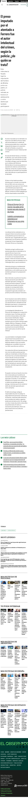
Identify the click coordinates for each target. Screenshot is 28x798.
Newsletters (4, 765)
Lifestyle (23, 758)
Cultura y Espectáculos (13, 758)
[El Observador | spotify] (20, 747)
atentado (3, 530)
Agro (15, 756)
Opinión (3, 760)
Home (2, 752)
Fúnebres (9, 760)
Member (7, 752)
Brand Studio (22, 756)
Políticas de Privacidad (6, 791)
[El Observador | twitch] (26, 747)
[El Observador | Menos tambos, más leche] (10, 583)
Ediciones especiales (7, 763)
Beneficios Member (15, 752)
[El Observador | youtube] (23, 744)
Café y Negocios (12, 754)
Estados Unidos (5, 767)
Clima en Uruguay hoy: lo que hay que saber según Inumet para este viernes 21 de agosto (13, 543)
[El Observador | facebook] (18, 744)
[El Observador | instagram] (20, 744)
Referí (24, 752)
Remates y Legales (18, 760)
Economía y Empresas (7, 756)
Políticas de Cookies (5, 788)
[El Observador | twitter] (15, 744)
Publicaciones (18, 763)
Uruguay (4, 1)
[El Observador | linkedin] (17, 747)
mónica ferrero (11, 530)
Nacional (23, 4)
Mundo (3, 758)
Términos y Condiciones (6, 793)
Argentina (10, 1)
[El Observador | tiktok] (26, 744)
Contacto (3, 795)
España (19, 765)
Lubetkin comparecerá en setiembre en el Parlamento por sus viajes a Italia (13, 548)
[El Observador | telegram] (23, 747)
